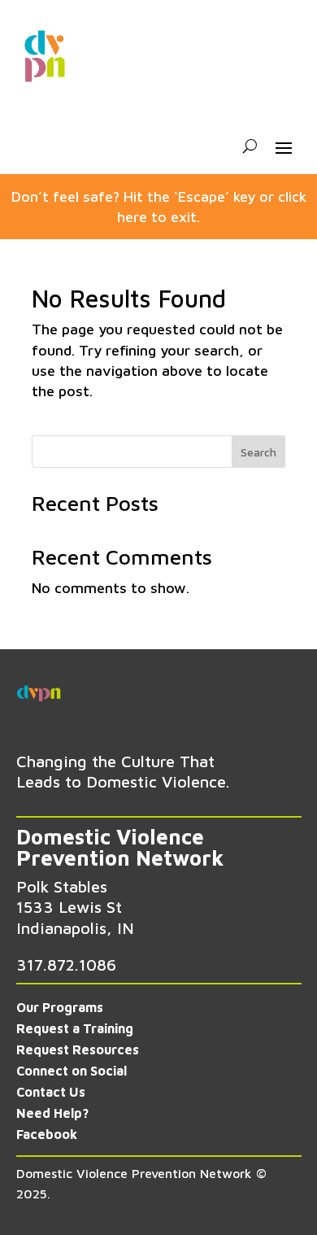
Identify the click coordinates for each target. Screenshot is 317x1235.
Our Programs (59, 1007)
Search (258, 452)
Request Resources (77, 1049)
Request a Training (74, 1028)
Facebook (46, 1134)
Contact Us (50, 1091)
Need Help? (52, 1113)
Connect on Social (71, 1070)
